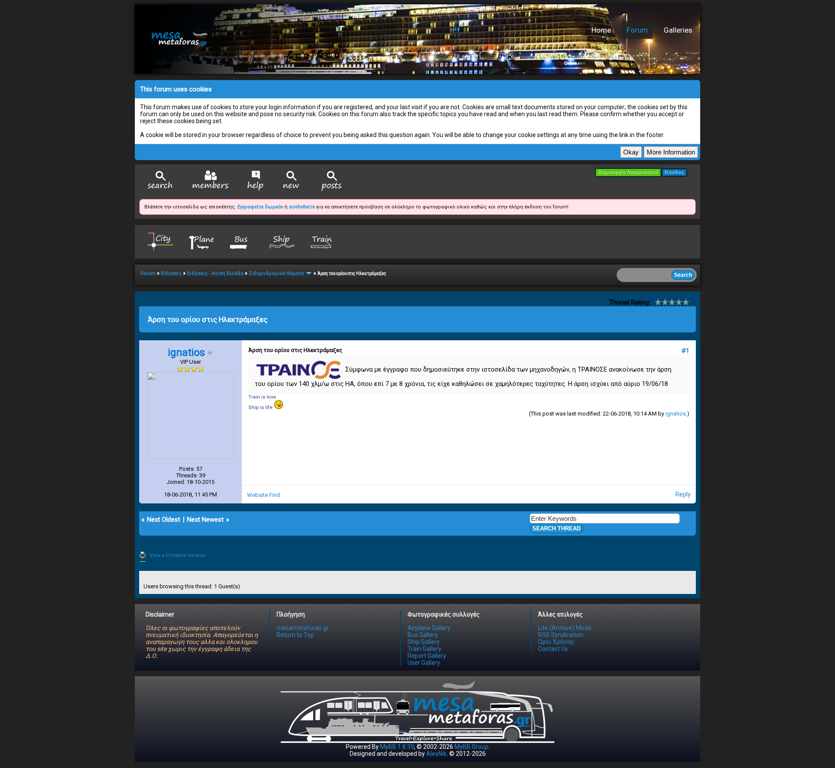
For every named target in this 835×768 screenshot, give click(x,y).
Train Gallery (424, 648)
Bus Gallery (422, 634)
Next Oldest (163, 519)
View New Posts (291, 181)
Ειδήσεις (171, 273)
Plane (201, 241)
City (160, 241)
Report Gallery (426, 655)
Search (160, 181)
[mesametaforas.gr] (272, 39)
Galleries (678, 30)
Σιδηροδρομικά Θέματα (276, 273)
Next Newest (205, 519)
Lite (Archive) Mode (564, 627)
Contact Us (553, 648)
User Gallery (423, 662)
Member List (210, 180)
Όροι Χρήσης (556, 641)
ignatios (675, 413)
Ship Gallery (423, 641)
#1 (685, 351)
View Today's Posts (331, 181)
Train (322, 241)
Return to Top (295, 634)
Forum (637, 30)
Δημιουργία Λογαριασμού (628, 172)
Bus (241, 241)
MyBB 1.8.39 (397, 746)
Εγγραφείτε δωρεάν (260, 207)
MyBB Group (471, 746)
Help (255, 181)
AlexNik (436, 753)
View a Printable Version (178, 555)
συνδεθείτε (302, 207)
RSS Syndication (560, 634)
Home (601, 30)
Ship (281, 241)
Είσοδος (674, 172)
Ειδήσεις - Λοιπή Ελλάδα (215, 273)
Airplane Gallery (429, 627)
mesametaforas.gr (303, 627)
